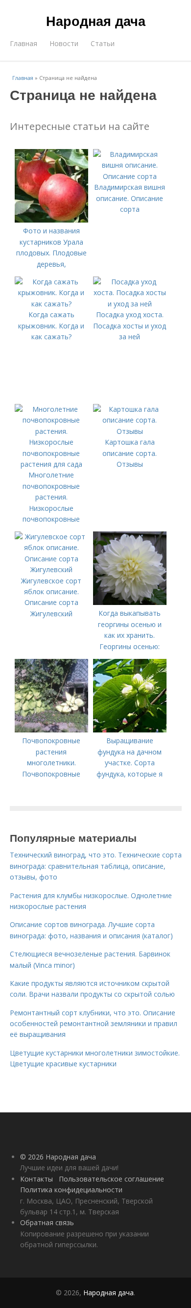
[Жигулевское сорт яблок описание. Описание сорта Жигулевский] (51, 569)
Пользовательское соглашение (111, 1178)
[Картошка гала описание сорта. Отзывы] (130, 431)
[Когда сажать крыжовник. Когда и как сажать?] (51, 303)
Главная (23, 43)
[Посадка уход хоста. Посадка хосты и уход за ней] (130, 303)
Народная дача (95, 20)
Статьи (103, 43)
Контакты (36, 1178)
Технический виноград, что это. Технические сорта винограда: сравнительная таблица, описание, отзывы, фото (96, 865)
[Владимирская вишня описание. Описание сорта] (130, 176)
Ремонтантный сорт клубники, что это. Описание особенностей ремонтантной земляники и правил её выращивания (93, 1023)
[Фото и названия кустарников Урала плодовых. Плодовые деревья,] (51, 220)
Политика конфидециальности (71, 1189)
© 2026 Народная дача (58, 1156)
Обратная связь (47, 1222)
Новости (63, 43)
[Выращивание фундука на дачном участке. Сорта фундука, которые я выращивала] (130, 729)
